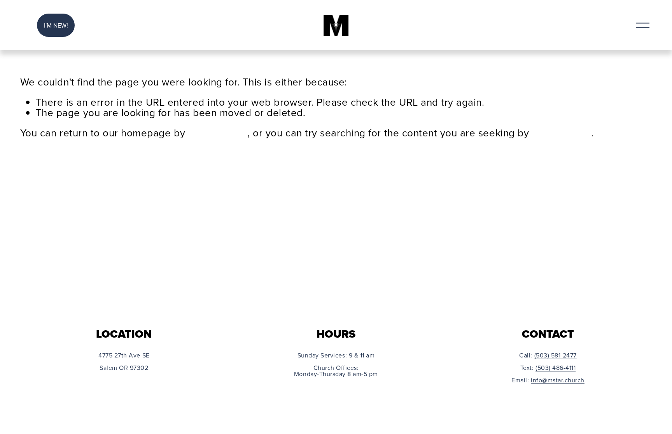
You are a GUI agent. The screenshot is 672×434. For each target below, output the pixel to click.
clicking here (218, 132)
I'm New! (56, 25)
